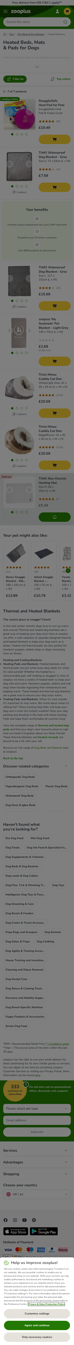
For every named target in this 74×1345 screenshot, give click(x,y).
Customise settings (37, 1313)
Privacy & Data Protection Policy (46, 1304)
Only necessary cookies (37, 1337)
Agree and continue (37, 1325)
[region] (37, 1301)
